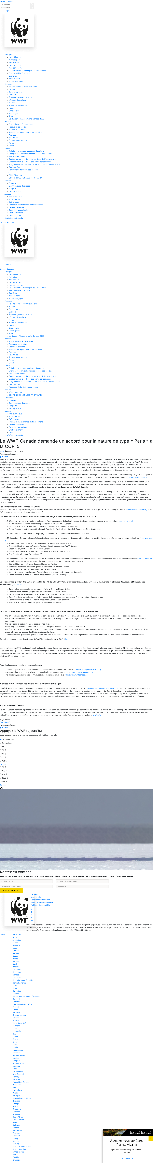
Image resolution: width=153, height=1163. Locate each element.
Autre (4, 761)
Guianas (16, 1020)
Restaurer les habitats (18, 127)
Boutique (10, 222)
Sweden (16, 1128)
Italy (14, 1034)
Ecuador (16, 1001)
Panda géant (14, 113)
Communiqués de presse (19, 186)
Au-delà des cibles (17, 156)
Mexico (16, 1058)
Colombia (17, 991)
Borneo (16, 961)
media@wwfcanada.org (138, 477)
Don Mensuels (8, 739)
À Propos (8, 54)
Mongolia (16, 1061)
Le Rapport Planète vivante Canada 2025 (26, 119)
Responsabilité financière (19, 73)
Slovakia (16, 1111)
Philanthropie (14, 199)
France (15, 1010)
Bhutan (15, 956)
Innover (7, 172)
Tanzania (16, 1133)
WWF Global (18, 934)
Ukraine (16, 1144)
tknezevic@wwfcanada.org (77, 675)
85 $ (4, 757)
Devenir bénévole (16, 207)
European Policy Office (22, 1004)
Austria (15, 948)
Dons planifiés (15, 215)
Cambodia (17, 969)
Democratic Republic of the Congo (27, 996)
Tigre (11, 116)
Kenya (15, 1039)
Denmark (16, 999)
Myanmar (16, 1066)
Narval (11, 108)
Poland (15, 1093)
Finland (16, 1007)
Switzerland (18, 1130)
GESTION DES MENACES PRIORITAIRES (25, 178)
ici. (66, 639)
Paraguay (16, 1085)
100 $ (4, 771)
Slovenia (16, 1114)
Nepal (15, 1069)
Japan (15, 1036)
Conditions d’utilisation (40, 900)
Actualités (8, 180)
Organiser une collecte (18, 210)
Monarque (13, 103)
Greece (16, 1018)
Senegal (16, 1103)
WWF (2, 451)
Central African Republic (23, 980)
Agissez (7, 194)
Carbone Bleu (14, 167)
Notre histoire (15, 57)
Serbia (15, 1106)
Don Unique (7, 743)
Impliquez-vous (15, 196)
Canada (3, 934)
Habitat (7, 121)
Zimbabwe (17, 1160)
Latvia (15, 1047)
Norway (16, 1077)
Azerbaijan (17, 951)
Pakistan (16, 1079)
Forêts (11, 143)
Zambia (16, 1157)
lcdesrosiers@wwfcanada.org (88, 669)
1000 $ (5, 778)
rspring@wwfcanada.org (82, 672)
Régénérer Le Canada (13, 218)
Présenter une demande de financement (26, 205)
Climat (7, 148)
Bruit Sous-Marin (16, 213)
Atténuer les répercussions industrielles (25, 132)
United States (18, 1152)
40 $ (4, 754)
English (7, 11)
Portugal (16, 1095)
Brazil (15, 964)
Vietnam (16, 1154)
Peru (14, 1087)
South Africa (18, 1117)
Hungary (16, 1026)
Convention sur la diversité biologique (102, 688)
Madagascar (18, 1050)
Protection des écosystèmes (21, 124)
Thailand (16, 1136)
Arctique (12, 135)
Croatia (16, 993)
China (15, 988)
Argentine (17, 940)
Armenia (16, 942)
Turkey (15, 1138)
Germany (16, 1012)
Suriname (16, 1125)
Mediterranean (19, 1055)
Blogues (12, 183)
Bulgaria (16, 967)
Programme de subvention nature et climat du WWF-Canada (34, 164)
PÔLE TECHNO (15, 175)
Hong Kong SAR (19, 1023)
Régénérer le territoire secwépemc (23, 170)
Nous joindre (14, 78)
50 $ (4, 767)
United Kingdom (19, 1149)
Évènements (14, 202)
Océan (11, 146)
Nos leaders (14, 62)
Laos (15, 1044)
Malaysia (16, 1052)
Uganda (16, 1141)
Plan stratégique (16, 81)
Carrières (13, 76)
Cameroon (17, 972)
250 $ (4, 774)
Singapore (17, 1109)
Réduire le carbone (17, 129)
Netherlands (18, 1071)
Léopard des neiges (17, 100)
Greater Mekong (19, 1015)
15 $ (4, 746)
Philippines (17, 1090)
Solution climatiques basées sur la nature (26, 151)
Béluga (12, 89)
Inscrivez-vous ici (144, 558)
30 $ (4, 750)
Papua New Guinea (21, 1082)
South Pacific (18, 1120)
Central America (19, 983)
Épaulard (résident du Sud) (20, 97)
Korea (15, 1042)
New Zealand (18, 1074)
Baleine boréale (15, 92)
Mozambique (18, 1063)
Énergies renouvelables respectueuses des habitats (30, 154)
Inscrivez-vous (127, 1158)
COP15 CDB (5, 722)
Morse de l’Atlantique (18, 105)
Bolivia (15, 959)
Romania (16, 1101)
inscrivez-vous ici (125, 521)
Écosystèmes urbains (18, 140)
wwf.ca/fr (97, 715)
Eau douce (13, 137)
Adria (15, 937)
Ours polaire (14, 111)
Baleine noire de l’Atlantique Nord (23, 86)
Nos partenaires (16, 68)
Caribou (12, 95)
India (15, 1028)
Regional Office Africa (22, 1098)
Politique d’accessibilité (40, 905)
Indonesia (17, 1031)
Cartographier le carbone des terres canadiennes (30, 162)
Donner (3, 222)
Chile (15, 985)
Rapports (13, 188)
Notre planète (15, 191)
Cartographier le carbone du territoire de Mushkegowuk (33, 159)
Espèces (8, 84)
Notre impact (14, 60)
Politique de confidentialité (42, 902)
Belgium (16, 953)
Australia (16, 945)
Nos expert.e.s (15, 65)
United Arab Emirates (22, 1146)
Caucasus (17, 977)
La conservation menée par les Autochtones (27, 70)
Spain (15, 1122)
